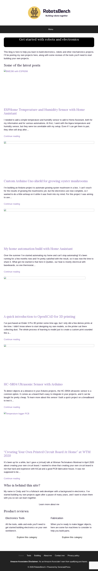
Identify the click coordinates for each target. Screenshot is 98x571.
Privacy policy (73, 555)
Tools (29, 555)
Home (21, 555)
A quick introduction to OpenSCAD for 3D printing (39, 317)
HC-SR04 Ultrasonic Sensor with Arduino (33, 384)
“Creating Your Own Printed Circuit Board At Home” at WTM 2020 (47, 454)
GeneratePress (64, 567)
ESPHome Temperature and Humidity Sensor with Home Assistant (44, 111)
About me (48, 555)
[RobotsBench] (49, 12)
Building (37, 555)
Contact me (60, 555)
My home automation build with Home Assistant (38, 249)
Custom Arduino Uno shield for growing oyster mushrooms (46, 181)
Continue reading (12, 136)
